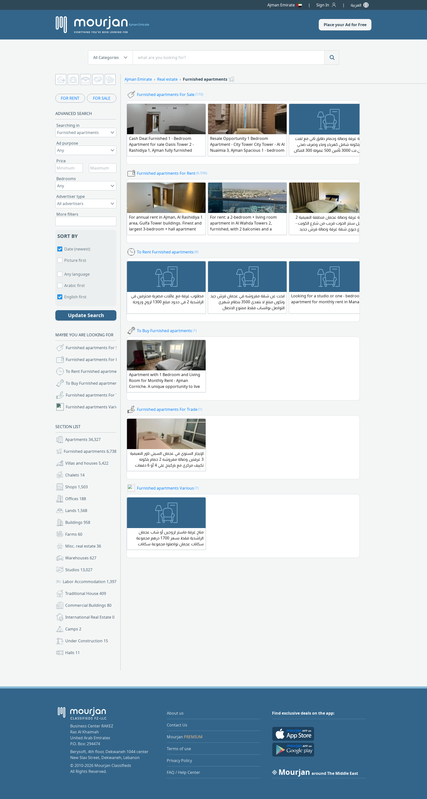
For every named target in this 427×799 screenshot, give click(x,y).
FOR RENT (70, 98)
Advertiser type (70, 196)
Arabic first (74, 285)
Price (61, 161)
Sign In (322, 5)
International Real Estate (89, 617)
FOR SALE (101, 98)
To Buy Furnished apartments (91, 383)
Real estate (167, 79)
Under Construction (86, 641)
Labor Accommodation (89, 581)
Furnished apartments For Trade (91, 395)
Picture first (75, 260)
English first (75, 296)
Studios (78, 569)
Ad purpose (67, 143)
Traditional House (85, 593)
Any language (77, 274)
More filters (67, 214)
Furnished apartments (90, 451)
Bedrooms (66, 179)
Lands (76, 510)
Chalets (75, 475)
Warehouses (80, 558)
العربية (356, 5)
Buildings (77, 522)
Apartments (83, 439)
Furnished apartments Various (91, 407)
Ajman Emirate (281, 5)
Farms (73, 534)
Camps (73, 629)
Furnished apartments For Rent (91, 359)
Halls (72, 652)
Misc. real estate (83, 546)
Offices (75, 498)
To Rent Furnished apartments (91, 371)
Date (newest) (77, 249)
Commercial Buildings (88, 605)
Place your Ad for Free (345, 24)
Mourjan (185, 737)
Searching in (68, 125)
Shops (76, 487)
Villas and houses (86, 463)
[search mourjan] (331, 57)
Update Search (86, 315)
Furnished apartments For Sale (91, 347)
